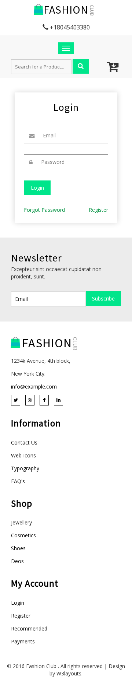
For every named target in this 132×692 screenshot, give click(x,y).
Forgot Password (44, 209)
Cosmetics (23, 535)
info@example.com (34, 386)
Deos (17, 561)
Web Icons (23, 455)
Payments (23, 641)
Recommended (29, 628)
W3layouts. (69, 673)
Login (17, 602)
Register (98, 209)
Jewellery (21, 522)
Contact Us (24, 442)
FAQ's (18, 481)
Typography (25, 468)
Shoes (18, 548)
